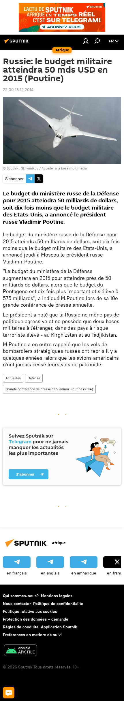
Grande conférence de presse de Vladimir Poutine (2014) (49, 389)
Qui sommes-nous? (21, 595)
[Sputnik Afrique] (17, 43)
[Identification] (85, 41)
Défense (34, 378)
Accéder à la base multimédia (64, 168)
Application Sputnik (59, 627)
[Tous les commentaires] (8, 692)
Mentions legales (56, 595)
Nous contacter (17, 603)
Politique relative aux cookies (30, 611)
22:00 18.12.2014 (18, 89)
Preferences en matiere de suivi (32, 634)
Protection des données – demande (35, 619)
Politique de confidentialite (58, 603)
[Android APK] (20, 651)
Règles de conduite (21, 627)
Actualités (13, 378)
